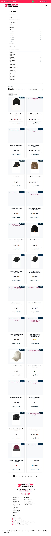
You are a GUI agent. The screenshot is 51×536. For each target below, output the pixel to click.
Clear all (15, 94)
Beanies (12, 33)
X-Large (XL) (13, 74)
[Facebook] (22, 494)
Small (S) (13, 70)
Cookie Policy (19, 531)
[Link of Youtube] (29, 494)
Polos (11, 24)
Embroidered (12, 43)
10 (31, 476)
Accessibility (5, 531)
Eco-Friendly (12, 46)
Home (9, 86)
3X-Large (13, 77)
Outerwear (12, 27)
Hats (11, 29)
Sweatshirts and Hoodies (15, 19)
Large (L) (13, 73)
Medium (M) (13, 71)
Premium (12, 37)
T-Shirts (11, 17)
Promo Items (12, 22)
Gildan (26, 57)
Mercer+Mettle (26, 58)
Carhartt (26, 52)
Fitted (12, 35)
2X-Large (13, 76)
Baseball (12, 31)
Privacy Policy (12, 531)
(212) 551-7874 (42, 1)
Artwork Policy (6, 532)
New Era (26, 60)
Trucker (12, 39)
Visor (12, 41)
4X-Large (13, 79)
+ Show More (12, 64)
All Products (12, 15)
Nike (26, 61)
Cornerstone (26, 54)
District (26, 55)
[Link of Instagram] (25, 494)
